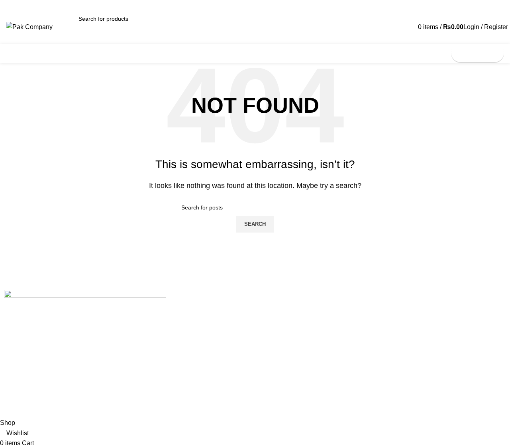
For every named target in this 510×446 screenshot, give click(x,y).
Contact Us (192, 296)
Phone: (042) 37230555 (204, 310)
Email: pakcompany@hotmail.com (217, 324)
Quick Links (362, 296)
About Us (355, 324)
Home (351, 310)
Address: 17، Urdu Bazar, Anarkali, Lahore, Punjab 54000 (246, 337)
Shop (350, 337)
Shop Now (477, 53)
